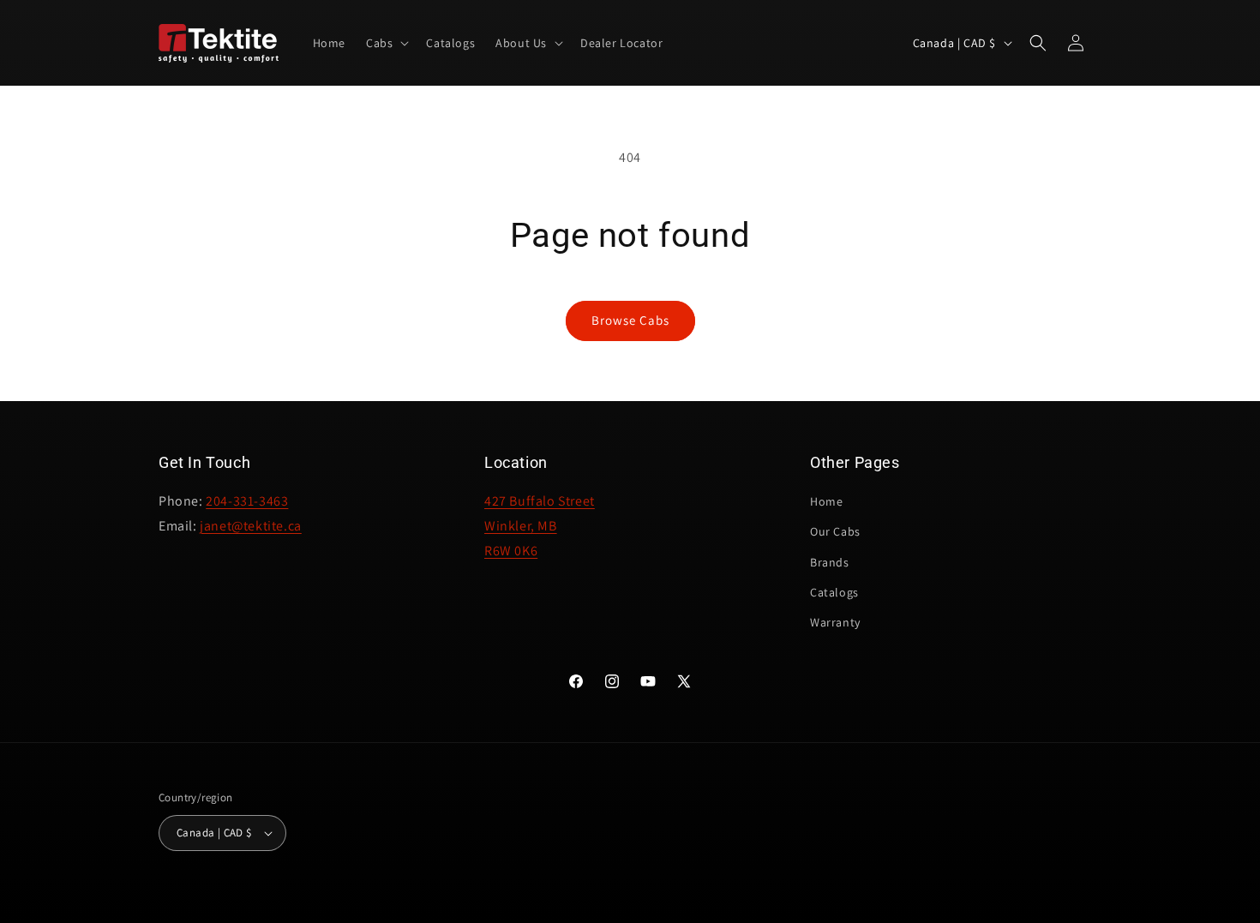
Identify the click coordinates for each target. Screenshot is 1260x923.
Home (826, 501)
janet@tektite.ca (251, 526)
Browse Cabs (630, 320)
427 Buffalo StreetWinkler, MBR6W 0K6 (539, 526)
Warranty (835, 622)
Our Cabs (835, 531)
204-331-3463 (247, 501)
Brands (829, 562)
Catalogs (834, 592)
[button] (386, 43)
